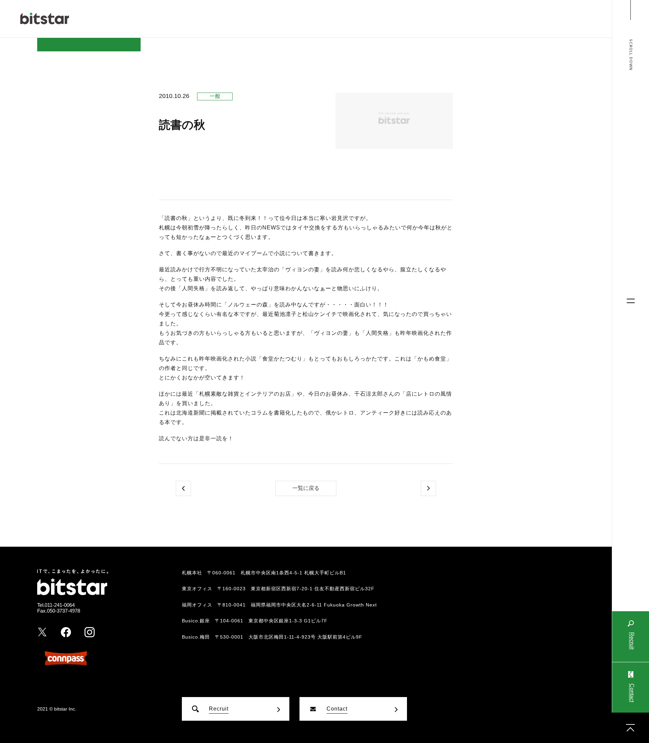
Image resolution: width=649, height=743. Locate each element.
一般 (215, 96)
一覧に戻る (305, 488)
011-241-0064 (60, 605)
